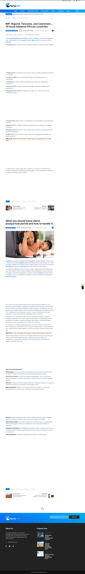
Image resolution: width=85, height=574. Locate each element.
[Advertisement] (55, 6)
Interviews (61, 11)
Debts (24, 201)
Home (15, 11)
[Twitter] (76, 0)
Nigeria (33, 201)
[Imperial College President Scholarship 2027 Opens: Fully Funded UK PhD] (40, 544)
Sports (53, 11)
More (68, 11)
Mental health (19, 489)
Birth (12, 489)
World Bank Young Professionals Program (49, 537)
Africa (12, 201)
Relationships (44, 11)
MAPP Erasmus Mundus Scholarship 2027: (49, 556)
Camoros (18, 201)
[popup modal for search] (77, 11)
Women (33, 489)
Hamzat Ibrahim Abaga (28, 30)
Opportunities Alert (32, 11)
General (47, 542)
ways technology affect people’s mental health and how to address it (32, 333)
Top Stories (14, 30)
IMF (26, 38)
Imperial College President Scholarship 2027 (48, 546)
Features (22, 11)
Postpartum (26, 489)
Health (13, 227)
